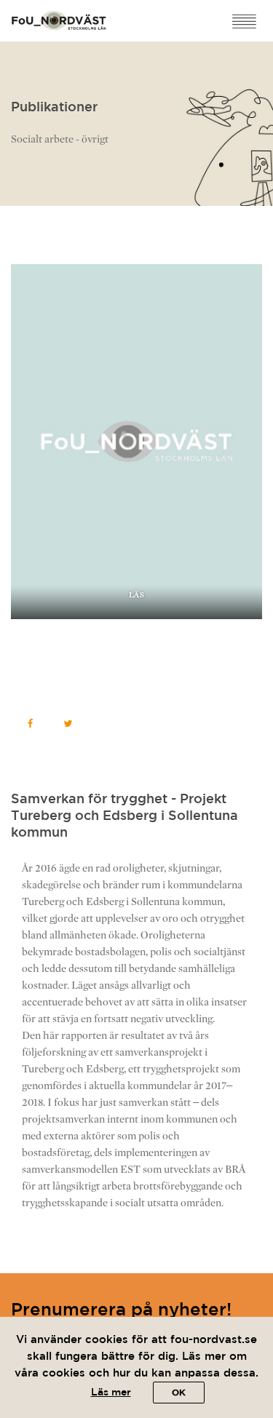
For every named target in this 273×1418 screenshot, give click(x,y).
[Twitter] (68, 724)
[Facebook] (30, 724)
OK (179, 1393)
